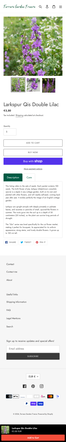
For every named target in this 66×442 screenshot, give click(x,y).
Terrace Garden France (28, 414)
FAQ (8, 310)
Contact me (11, 271)
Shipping (19, 115)
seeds (8, 188)
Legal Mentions (13, 318)
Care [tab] (29, 177)
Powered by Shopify (45, 414)
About (9, 280)
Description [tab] (13, 177)
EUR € (32, 376)
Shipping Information (16, 301)
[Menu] (60, 6)
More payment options (33, 168)
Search (9, 326)
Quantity (7, 126)
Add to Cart (33, 437)
